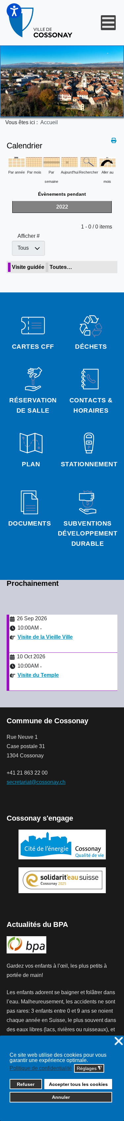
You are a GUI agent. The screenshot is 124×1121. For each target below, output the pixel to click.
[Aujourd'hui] (69, 161)
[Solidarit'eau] (62, 880)
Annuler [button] (61, 1097)
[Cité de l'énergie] (62, 844)
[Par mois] (34, 161)
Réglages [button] (89, 1068)
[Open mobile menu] (108, 22)
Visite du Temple (38, 675)
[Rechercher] (88, 161)
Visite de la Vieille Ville (45, 637)
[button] (14, 10)
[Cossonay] (41, 23)
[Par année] (16, 161)
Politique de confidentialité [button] (41, 1068)
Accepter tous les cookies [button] (78, 1084)
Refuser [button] (25, 1084)
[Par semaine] (51, 161)
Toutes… (61, 267)
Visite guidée (28, 267)
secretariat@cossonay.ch (36, 782)
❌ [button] (118, 1041)
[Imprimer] (114, 140)
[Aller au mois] (107, 161)
